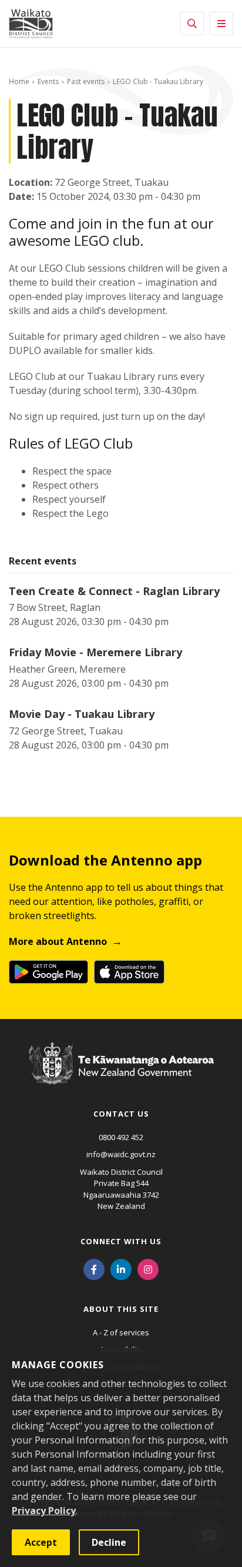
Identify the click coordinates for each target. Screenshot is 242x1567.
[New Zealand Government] (121, 1075)
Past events (86, 81)
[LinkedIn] (121, 1269)
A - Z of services (121, 1332)
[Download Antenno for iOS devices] (129, 972)
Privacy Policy (44, 1510)
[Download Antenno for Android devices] (48, 972)
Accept (41, 1542)
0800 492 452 (121, 1137)
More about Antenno (58, 941)
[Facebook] (94, 1269)
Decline (109, 1542)
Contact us (121, 1113)
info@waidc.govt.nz (121, 1154)
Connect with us (121, 1241)
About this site (121, 1309)
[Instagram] (148, 1269)
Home (19, 81)
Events (48, 81)
